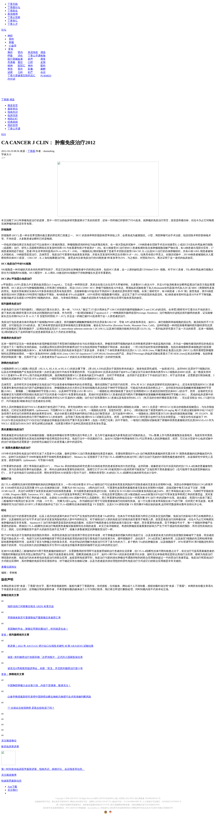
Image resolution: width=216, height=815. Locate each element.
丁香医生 (13, 10)
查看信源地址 (8, 566)
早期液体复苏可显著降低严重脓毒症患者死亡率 (34, 617)
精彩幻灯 (13, 118)
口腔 (30, 62)
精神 (10, 65)
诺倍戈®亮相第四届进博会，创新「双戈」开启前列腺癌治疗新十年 (45, 668)
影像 (30, 69)
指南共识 (13, 112)
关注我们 (13, 790)
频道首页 (13, 105)
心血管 (12, 45)
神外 (30, 65)
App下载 (12, 786)
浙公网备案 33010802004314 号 (147, 798)
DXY (76, 798)
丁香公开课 (34, 55)
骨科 (11, 39)
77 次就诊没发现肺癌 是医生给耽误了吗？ (31, 708)
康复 (43, 59)
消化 (20, 55)
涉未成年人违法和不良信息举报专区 (115, 808)
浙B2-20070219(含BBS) (104, 798)
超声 (30, 59)
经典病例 (13, 122)
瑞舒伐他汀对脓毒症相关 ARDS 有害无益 (31, 606)
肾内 (20, 52)
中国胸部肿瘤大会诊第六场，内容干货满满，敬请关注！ (39, 685)
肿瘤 (11, 42)
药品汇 (31, 75)
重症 (20, 62)
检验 (43, 55)
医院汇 (21, 65)
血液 (20, 59)
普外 (20, 69)
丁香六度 (13, 75)
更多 (10, 49)
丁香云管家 (14, 17)
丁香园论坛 (14, 7)
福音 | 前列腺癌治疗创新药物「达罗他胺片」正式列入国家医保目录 (45, 657)
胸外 (10, 52)
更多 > (4, 634)
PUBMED (45, 75)
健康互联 (23, 75)
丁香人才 (13, 24)
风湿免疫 (33, 52)
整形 (10, 69)
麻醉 (43, 69)
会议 (43, 72)
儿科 (20, 72)
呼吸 (10, 55)
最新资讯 (13, 108)
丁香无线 (13, 4)
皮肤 (43, 62)
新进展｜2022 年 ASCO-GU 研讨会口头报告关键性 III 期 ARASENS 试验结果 (50, 646)
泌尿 (10, 72)
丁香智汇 (13, 20)
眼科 (43, 65)
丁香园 (5, 99)
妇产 (30, 72)
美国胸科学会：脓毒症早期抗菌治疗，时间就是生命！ (38, 628)
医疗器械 (13, 59)
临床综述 (13, 115)
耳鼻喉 (11, 62)
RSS (3, 134)
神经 (10, 35)
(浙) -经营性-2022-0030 (124, 798)
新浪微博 (13, 14)
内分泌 (11, 78)
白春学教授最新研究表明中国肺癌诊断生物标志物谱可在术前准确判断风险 (49, 696)
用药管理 (13, 125)
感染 (43, 52)
